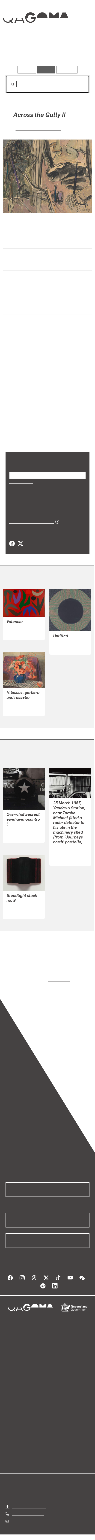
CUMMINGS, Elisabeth (38, 128)
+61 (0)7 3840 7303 (28, 1503)
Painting (12, 352)
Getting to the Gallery (29, 1496)
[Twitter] (20, 543)
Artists (46, 52)
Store (10, 1402)
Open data (14, 1391)
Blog (53, 1391)
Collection (35, 34)
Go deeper (75, 52)
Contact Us (21, 1510)
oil (8, 374)
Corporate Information (51, 1536)
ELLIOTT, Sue (64, 642)
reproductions (75, 968)
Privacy (55, 1530)
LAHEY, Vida (16, 704)
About (54, 1397)
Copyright (76, 1530)
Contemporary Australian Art (31, 308)
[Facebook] (12, 543)
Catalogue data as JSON (30, 521)
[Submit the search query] (9, 84)
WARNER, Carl (18, 825)
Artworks (18, 52)
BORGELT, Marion (20, 901)
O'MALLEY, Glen (66, 848)
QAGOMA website (20, 1397)
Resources (67, 69)
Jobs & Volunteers (26, 1530)
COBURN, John (18, 628)
